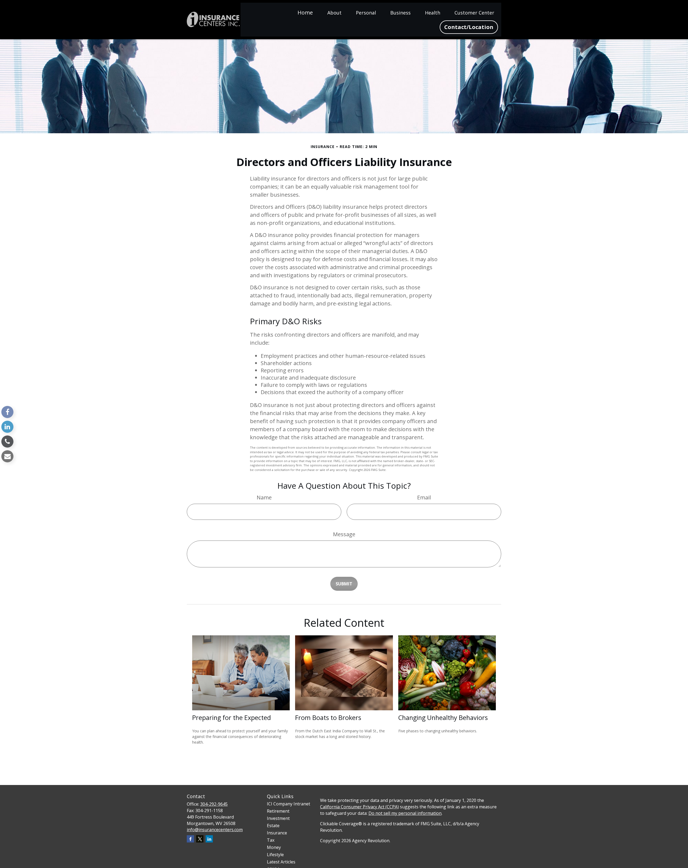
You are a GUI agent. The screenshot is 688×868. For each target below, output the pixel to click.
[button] (305, 12)
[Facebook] (7, 412)
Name (264, 497)
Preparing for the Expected (231, 717)
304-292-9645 (214, 804)
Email (424, 497)
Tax (270, 840)
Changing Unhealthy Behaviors (443, 717)
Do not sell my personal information (405, 813)
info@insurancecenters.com (215, 830)
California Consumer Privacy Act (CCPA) (359, 807)
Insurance (277, 833)
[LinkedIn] (7, 427)
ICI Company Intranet (288, 804)
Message (344, 534)
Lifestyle (275, 855)
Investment (278, 818)
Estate (273, 826)
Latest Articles (281, 862)
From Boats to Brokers (328, 717)
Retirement (278, 811)
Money (274, 847)
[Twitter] (199, 838)
